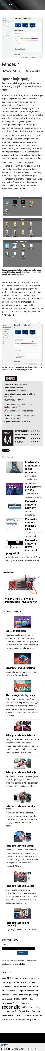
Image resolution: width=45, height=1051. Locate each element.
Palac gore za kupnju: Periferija (21, 772)
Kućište (35, 986)
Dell (32, 978)
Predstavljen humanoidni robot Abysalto (33, 467)
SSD (39, 1011)
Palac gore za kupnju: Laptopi (20, 845)
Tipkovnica (26, 1015)
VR (16, 1019)
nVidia (20, 995)
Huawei (23, 986)
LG (17, 991)
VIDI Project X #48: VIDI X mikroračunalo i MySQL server (21, 600)
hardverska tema (9, 986)
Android (15, 978)
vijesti (11, 1019)
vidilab (5, 1019)
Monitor (13, 995)
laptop (5, 990)
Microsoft (31, 991)
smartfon (14, 1011)
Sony (34, 1011)
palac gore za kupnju (32, 995)
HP (18, 986)
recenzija (11, 1007)
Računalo (25, 1003)
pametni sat (7, 999)
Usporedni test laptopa (17, 631)
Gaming (6, 982)
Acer (4, 978)
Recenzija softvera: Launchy (31, 504)
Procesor (16, 1003)
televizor (11, 1015)
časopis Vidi (31, 1019)
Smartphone (25, 1011)
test (19, 1015)
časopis (21, 1019)
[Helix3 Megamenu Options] (39, 4)
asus (27, 978)
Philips (30, 999)
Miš (37, 991)
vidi (40, 1015)
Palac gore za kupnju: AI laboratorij (17, 924)
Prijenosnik (7, 1003)
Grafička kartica (19, 982)
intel (29, 986)
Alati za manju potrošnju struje (20, 695)
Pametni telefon (20, 999)
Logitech (22, 991)
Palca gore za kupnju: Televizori (21, 735)
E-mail (4, 944)
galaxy (37, 978)
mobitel (5, 995)
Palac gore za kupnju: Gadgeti (20, 886)
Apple (22, 978)
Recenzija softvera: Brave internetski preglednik (22, 547)
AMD (9, 978)
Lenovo (12, 991)
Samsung (34, 1007)
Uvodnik (35, 1015)
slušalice (5, 1011)
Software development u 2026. (33, 486)
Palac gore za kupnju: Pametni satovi (20, 807)
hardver (31, 982)
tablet (4, 1015)
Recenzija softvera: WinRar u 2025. (31, 524)
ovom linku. (20, 964)
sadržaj (25, 1007)
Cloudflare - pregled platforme (20, 668)
